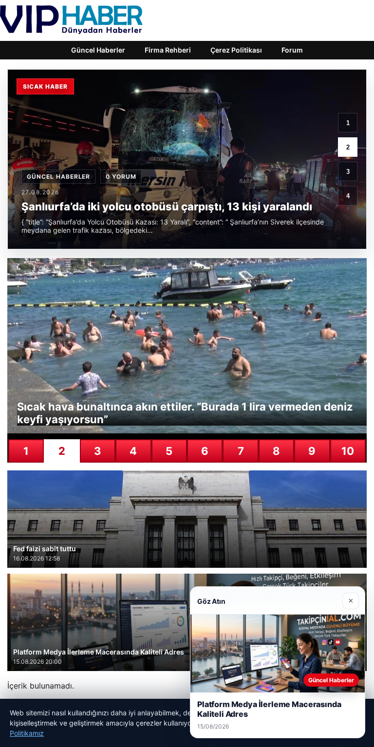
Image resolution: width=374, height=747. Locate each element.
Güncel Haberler (98, 50)
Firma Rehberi (168, 50)
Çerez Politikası (236, 50)
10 (347, 451)
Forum (292, 50)
